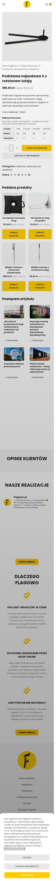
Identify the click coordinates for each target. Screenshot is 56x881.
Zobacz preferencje (27, 866)
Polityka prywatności (14, 848)
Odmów (26, 857)
